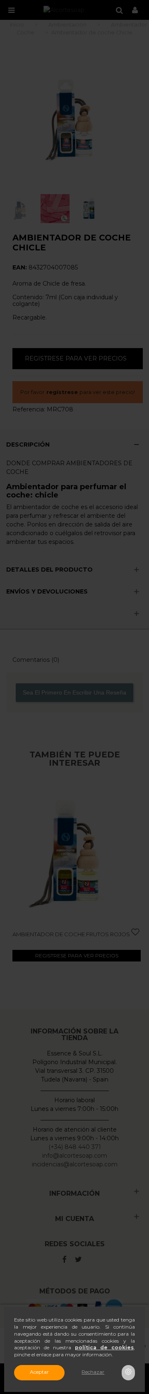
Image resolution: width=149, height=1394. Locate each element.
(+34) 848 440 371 (74, 1147)
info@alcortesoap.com (74, 1155)
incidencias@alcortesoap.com (75, 1164)
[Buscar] (119, 10)
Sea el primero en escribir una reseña (74, 692)
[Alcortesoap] (64, 9)
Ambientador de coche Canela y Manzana (70, 937)
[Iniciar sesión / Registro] (135, 10)
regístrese (62, 392)
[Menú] (11, 10)
